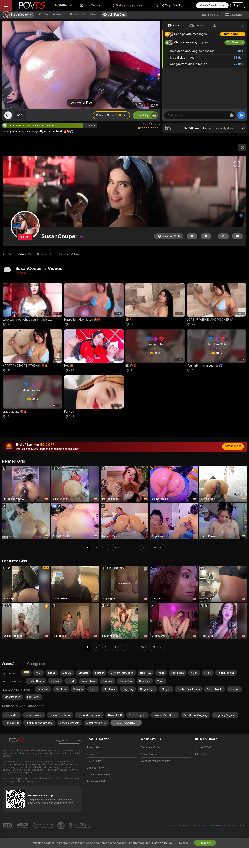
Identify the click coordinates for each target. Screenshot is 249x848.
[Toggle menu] (6, 5)
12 (9, 324)
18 (131, 324)
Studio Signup (149, 754)
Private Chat (231, 34)
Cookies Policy (95, 767)
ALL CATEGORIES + (126, 722)
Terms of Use (94, 754)
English (66, 740)
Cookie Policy (163, 842)
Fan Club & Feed (69, 254)
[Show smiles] (231, 115)
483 (71, 370)
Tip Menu (233, 42)
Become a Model (150, 747)
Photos (78, 14)
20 (71, 324)
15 (193, 324)
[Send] (241, 115)
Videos (58, 14)
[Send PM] (237, 236)
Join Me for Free (81, 102)
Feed (93, 14)
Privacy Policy (95, 747)
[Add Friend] (223, 236)
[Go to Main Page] (31, 5)
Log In (237, 5)
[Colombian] (26, 673)
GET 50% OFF (233, 446)
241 (71, 416)
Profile (43, 14)
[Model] (242, 147)
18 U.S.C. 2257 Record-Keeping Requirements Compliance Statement (207, 825)
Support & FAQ (203, 747)
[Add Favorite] (8, 115)
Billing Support (203, 754)
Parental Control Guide (99, 774)
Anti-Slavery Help (96, 781)
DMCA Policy (94, 761)
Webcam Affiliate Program (155, 761)
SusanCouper (13, 664)
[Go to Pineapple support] (61, 825)
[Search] (156, 5)
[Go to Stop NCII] (80, 825)
